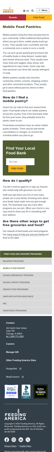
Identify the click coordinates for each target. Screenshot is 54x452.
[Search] (33, 10)
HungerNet (11, 368)
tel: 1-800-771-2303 (15, 336)
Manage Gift (12, 352)
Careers (10, 344)
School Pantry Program (16, 282)
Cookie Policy (25, 446)
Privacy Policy (10, 446)
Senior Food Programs (15, 289)
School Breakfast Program (18, 275)
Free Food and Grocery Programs (23, 254)
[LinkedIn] (21, 441)
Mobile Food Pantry (14, 268)
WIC (5, 303)
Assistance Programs (15, 310)
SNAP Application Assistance (18, 296)
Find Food (39, 17)
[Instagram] (14, 441)
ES (27, 11)
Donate (13, 17)
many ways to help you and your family (26, 234)
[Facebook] (7, 441)
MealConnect (12, 377)
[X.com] (28, 441)
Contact (10, 323)
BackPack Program (13, 261)
